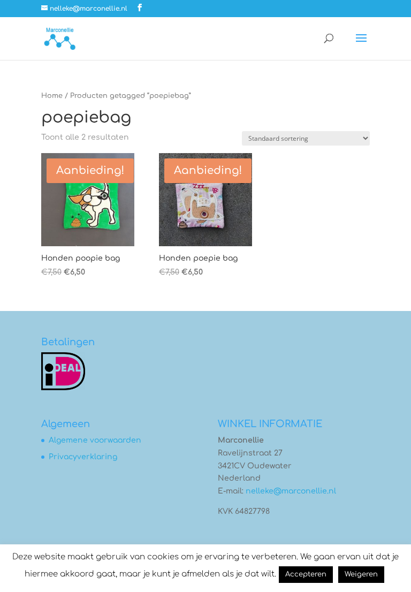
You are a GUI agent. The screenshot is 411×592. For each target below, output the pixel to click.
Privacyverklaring (83, 457)
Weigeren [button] (361, 574)
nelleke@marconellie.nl (291, 491)
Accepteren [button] (305, 574)
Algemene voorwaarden (95, 440)
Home (52, 96)
